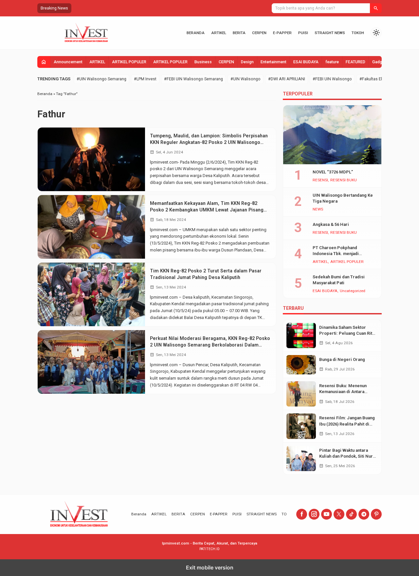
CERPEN (259, 32)
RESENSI (320, 180)
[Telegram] (363, 514)
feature (332, 62)
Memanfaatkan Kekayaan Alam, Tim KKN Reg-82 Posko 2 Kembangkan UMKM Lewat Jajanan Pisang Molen (207, 210)
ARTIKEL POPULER (129, 62)
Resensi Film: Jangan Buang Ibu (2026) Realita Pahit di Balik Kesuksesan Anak (347, 423)
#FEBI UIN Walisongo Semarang (193, 79)
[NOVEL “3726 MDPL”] (332, 134)
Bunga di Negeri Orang (342, 359)
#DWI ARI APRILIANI (286, 79)
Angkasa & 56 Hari (331, 224)
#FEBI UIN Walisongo (332, 79)
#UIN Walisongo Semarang (101, 79)
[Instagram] (314, 514)
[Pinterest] (376, 514)
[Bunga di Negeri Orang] (301, 364)
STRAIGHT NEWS (330, 32)
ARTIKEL (218, 32)
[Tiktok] (351, 514)
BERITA (239, 32)
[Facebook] (301, 514)
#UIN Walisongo (245, 79)
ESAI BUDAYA (306, 62)
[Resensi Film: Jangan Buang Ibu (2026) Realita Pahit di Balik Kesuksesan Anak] (301, 426)
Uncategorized (352, 291)
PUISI (303, 32)
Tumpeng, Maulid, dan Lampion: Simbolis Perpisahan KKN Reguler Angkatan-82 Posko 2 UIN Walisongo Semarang (209, 142)
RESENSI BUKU (343, 180)
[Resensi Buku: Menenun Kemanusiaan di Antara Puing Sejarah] (301, 394)
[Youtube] (326, 514)
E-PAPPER (282, 32)
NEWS (318, 209)
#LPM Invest (145, 79)
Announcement (68, 62)
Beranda (196, 32)
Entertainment (273, 62)
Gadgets (380, 62)
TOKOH (358, 32)
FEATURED (355, 62)
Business (203, 62)
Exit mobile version (209, 567)
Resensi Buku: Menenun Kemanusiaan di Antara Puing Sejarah (343, 391)
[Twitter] (339, 514)
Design (247, 62)
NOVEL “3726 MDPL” (333, 171)
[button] (376, 8)
